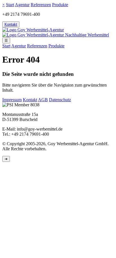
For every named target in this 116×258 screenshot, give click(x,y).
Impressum (12, 99)
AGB (43, 99)
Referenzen (41, 4)
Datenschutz (60, 99)
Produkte (60, 4)
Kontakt (11, 24)
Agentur (22, 4)
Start (10, 4)
